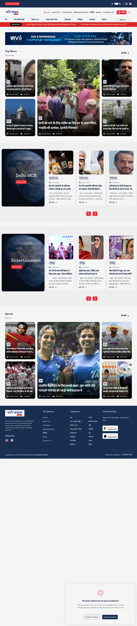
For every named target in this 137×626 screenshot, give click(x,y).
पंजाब (90, 418)
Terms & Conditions (113, 455)
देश (71, 418)
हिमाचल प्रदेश (93, 421)
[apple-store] (110, 436)
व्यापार (90, 441)
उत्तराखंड (73, 441)
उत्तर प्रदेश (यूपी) (75, 421)
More (122, 20)
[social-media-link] (126, 3)
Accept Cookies (110, 617)
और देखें (123, 53)
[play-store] (110, 429)
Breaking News (81, 12)
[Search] (129, 12)
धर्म (89, 433)
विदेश (90, 444)
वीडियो (92, 12)
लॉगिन (123, 12)
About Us (56, 12)
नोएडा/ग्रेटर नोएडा (76, 429)
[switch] (116, 4)
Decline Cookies (91, 617)
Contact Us (108, 12)
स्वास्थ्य (91, 437)
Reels (98, 12)
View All (21, 182)
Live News (67, 12)
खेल (90, 425)
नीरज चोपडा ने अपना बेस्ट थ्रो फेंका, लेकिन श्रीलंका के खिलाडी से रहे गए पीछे (77, 24)
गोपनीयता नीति (127, 455)
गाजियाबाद (73, 433)
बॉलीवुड (72, 437)
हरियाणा (72, 444)
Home (47, 12)
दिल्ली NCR (74, 425)
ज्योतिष (91, 429)
